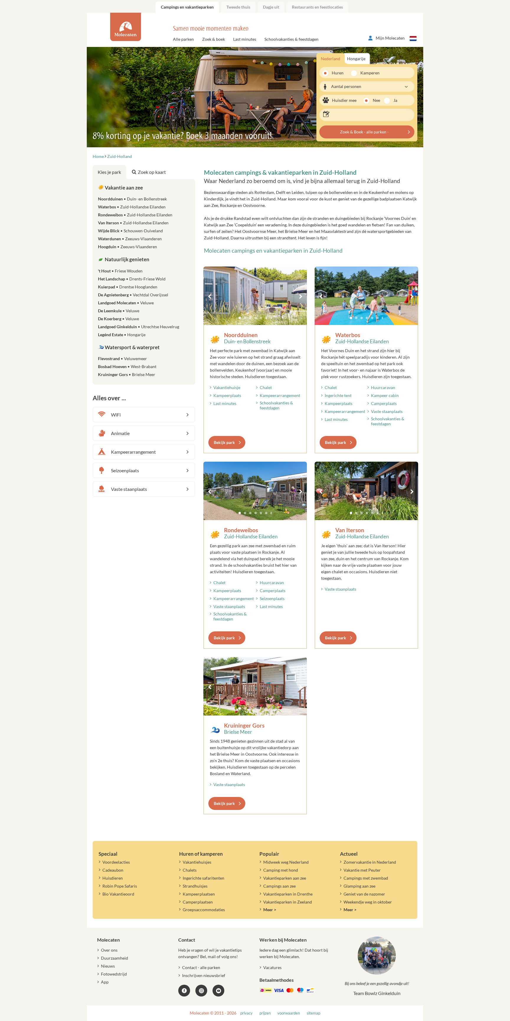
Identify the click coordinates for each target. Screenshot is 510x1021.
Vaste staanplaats (387, 411)
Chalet (266, 387)
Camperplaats (384, 403)
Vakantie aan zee (123, 187)
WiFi (116, 414)
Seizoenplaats (272, 598)
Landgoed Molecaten (126, 302)
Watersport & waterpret (132, 347)
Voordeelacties (116, 862)
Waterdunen (130, 238)
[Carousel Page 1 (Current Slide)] (239, 318)
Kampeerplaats (227, 395)
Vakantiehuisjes (197, 862)
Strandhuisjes (195, 885)
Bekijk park (224, 442)
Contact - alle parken (201, 967)
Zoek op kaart (152, 172)
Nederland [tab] (330, 58)
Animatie (120, 433)
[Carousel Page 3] (250, 318)
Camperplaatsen (198, 901)
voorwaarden (288, 1013)
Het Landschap (132, 278)
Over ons (109, 950)
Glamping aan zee (359, 885)
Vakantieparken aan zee (284, 877)
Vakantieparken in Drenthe (288, 893)
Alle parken (183, 39)
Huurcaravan (383, 387)
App (105, 981)
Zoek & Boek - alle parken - (364, 131)
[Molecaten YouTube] (218, 991)
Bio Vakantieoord (118, 893)
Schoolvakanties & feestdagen (291, 39)
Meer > (269, 909)
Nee (376, 100)
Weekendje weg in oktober (368, 901)
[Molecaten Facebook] (184, 991)
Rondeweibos (241, 530)
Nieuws (108, 965)
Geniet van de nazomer (364, 893)
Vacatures (272, 967)
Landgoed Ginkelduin (138, 326)
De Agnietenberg (133, 294)
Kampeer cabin (385, 395)
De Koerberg (118, 318)
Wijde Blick (130, 230)
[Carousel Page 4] (255, 318)
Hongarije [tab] (356, 58)
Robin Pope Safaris (119, 885)
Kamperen (368, 72)
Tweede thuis (238, 6)
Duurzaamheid (114, 957)
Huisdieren (112, 877)
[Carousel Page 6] (266, 318)
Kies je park (109, 172)
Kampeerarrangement (280, 395)
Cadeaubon (112, 870)
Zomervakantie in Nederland (370, 862)
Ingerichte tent (338, 395)
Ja (395, 100)
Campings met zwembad (366, 877)
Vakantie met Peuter (362, 870)
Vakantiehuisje (226, 387)
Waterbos (347, 334)
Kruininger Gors (244, 725)
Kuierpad (127, 286)
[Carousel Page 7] (271, 318)
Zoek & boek (213, 39)
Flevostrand (122, 358)
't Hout (120, 270)
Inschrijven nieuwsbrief (203, 975)
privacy (246, 1013)
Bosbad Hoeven (127, 366)
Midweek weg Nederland (286, 862)
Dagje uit (271, 6)
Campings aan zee (279, 885)
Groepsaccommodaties (204, 909)
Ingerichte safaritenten (203, 877)
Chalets (190, 870)
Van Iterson (349, 530)
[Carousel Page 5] (261, 318)
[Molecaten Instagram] (201, 991)
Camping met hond (280, 870)
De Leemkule (118, 310)
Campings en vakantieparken (187, 6)
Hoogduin (127, 246)
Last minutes (244, 39)
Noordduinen (241, 334)
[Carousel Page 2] (245, 318)
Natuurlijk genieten (126, 259)
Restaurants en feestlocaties (317, 6)
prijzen (265, 1013)
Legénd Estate (122, 334)
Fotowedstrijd (114, 973)
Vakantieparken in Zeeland (287, 901)
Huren (338, 72)
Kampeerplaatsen (199, 893)
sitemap (313, 1013)
